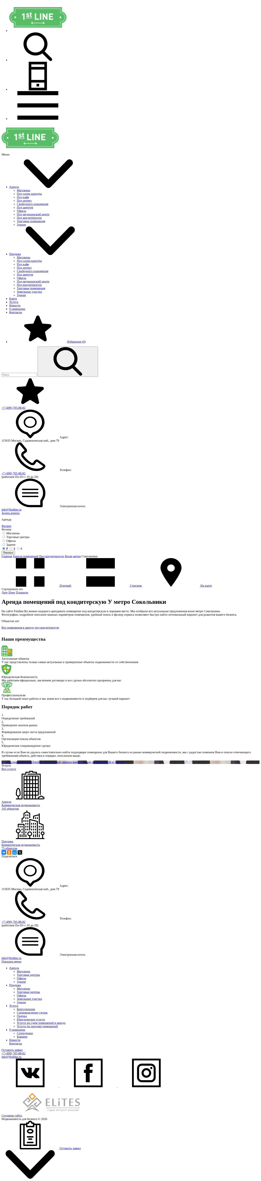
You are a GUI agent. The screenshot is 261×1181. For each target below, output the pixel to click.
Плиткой (65, 585)
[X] (20, 852)
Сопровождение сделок (32, 1012)
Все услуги (9, 769)
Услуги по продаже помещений (37, 1026)
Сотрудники (25, 1033)
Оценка (22, 1016)
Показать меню (11, 961)
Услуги (13, 302)
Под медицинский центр (33, 214)
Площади (22, 592)
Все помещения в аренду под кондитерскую (30, 627)
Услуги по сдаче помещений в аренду (41, 1023)
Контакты (15, 312)
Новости (14, 305)
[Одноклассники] (9, 852)
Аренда (14, 187)
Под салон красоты (29, 193)
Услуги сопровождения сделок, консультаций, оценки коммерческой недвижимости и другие (62, 762)
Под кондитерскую (29, 217)
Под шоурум (25, 207)
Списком (135, 585)
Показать (8, 552)
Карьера (22, 1036)
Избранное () (76, 341)
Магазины (23, 190)
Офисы (21, 211)
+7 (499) (13, 407)
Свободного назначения (32, 204)
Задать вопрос (11, 513)
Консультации (26, 1009)
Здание (21, 224)
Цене (11, 592)
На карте (206, 585)
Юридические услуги (31, 1019)
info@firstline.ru (11, 509)
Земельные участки (29, 291)
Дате (5, 592)
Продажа (15, 254)
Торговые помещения (31, 221)
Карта (13, 298)
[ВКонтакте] (4, 852)
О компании (17, 308)
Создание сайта (12, 1115)
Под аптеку (24, 200)
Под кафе (23, 197)
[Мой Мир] (14, 852)
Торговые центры (28, 974)
